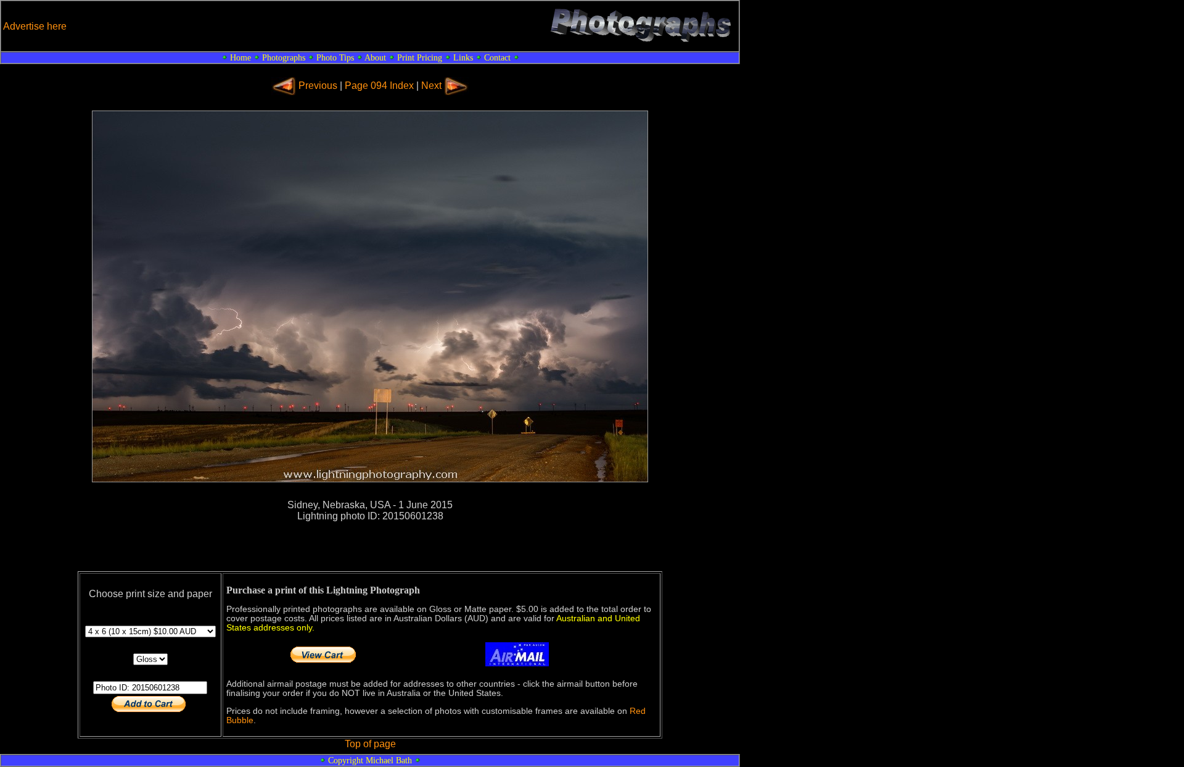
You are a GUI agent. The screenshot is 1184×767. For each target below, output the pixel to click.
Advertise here (35, 26)
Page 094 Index (379, 85)
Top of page (370, 744)
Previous (317, 85)
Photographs (283, 57)
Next (431, 85)
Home (240, 57)
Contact (497, 57)
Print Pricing (419, 57)
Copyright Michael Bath (370, 760)
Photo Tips (335, 57)
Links (463, 57)
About (375, 57)
